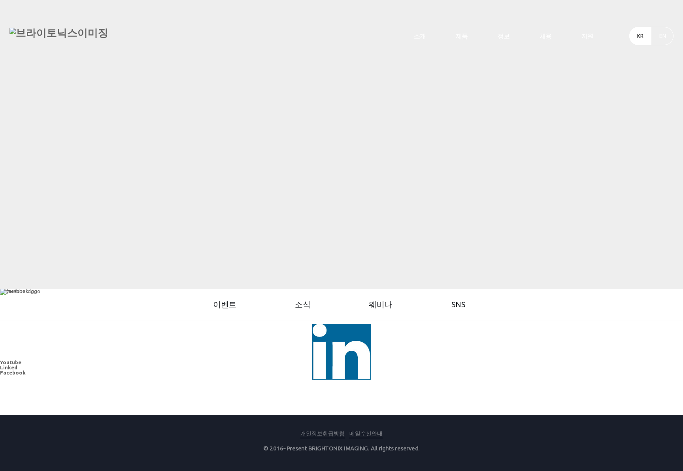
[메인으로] (58, 33)
